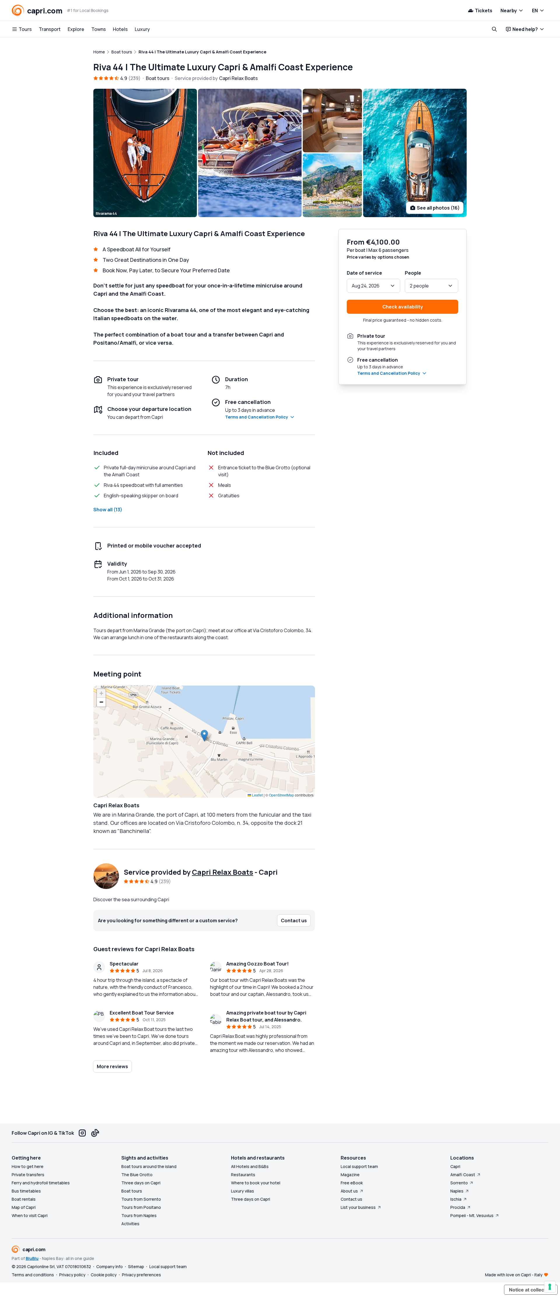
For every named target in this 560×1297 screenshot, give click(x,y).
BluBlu (32, 1258)
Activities (130, 1223)
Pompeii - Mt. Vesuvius (472, 1215)
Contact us (351, 1199)
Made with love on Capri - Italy (513, 1274)
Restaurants (243, 1174)
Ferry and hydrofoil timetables (41, 1183)
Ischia (455, 1199)
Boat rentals (24, 1199)
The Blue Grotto (137, 1174)
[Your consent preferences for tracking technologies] (549, 1286)
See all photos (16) (438, 208)
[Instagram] (82, 1133)
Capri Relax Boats (222, 872)
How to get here (27, 1166)
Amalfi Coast (462, 1174)
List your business (358, 1207)
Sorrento (459, 1183)
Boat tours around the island (148, 1166)
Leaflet (257, 794)
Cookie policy (104, 1274)
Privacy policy (72, 1274)
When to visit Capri (30, 1215)
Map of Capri (24, 1207)
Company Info (109, 1266)
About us (349, 1191)
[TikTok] (95, 1133)
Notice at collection (531, 1290)
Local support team (359, 1166)
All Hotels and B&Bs (250, 1166)
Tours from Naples (139, 1215)
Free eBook (352, 1183)
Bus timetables (26, 1191)
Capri (455, 1166)
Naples (456, 1191)
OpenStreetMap (281, 794)
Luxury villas (242, 1191)
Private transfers (28, 1174)
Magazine (350, 1174)
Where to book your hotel (255, 1183)
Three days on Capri (140, 1183)
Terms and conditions (33, 1274)
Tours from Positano (141, 1207)
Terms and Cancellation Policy (256, 417)
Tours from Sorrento (141, 1199)
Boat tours (131, 1191)
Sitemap (136, 1266)
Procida (457, 1207)
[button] (204, 736)
